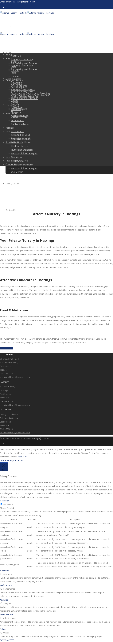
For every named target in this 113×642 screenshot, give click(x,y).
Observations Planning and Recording (30, 94)
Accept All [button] (19, 460)
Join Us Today (6, 348)
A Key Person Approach (23, 91)
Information (11, 105)
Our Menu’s (17, 171)
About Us (16, 55)
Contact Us (10, 210)
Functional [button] (4, 570)
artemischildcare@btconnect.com (21, 1)
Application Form (20, 124)
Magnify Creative (41, 438)
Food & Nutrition (14, 142)
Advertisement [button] (6, 614)
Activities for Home (21, 138)
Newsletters (17, 120)
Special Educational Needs (24, 98)
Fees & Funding (12, 184)
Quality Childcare (14, 80)
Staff (13, 72)
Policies (15, 105)
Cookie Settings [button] (7, 460)
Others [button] (3, 629)
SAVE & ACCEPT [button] (7, 640)
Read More (23, 456)
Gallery (14, 102)
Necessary (8, 504)
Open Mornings (19, 116)
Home (8, 26)
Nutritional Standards (22, 164)
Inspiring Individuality (22, 59)
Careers (15, 76)
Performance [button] (6, 585)
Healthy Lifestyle (19, 146)
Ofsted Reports (19, 87)
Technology (17, 109)
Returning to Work (20, 135)
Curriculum (16, 83)
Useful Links (17, 131)
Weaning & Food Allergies (24, 168)
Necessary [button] (4, 500)
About (8, 52)
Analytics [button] (4, 600)
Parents (10, 127)
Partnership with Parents (24, 63)
